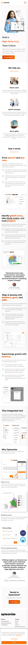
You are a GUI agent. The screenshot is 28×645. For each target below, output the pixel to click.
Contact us (17, 624)
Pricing (16, 623)
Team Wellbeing (4, 624)
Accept (14, 642)
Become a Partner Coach (20, 626)
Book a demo (14, 602)
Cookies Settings (14, 638)
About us (17, 621)
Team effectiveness (5, 621)
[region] (14, 636)
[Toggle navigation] (25, 2)
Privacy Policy (19, 635)
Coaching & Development (6, 623)
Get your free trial (8, 57)
